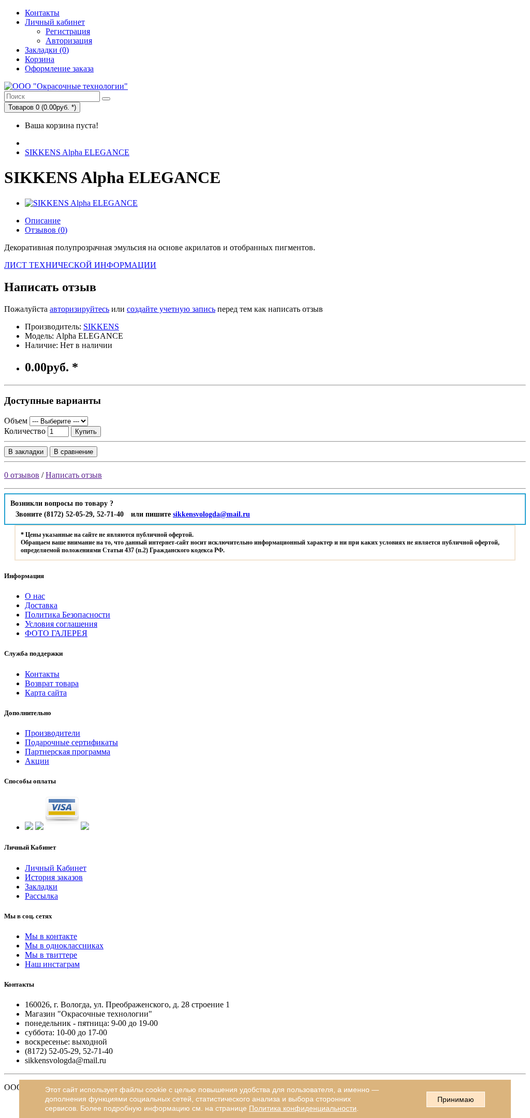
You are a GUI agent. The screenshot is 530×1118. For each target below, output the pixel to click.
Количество (25, 431)
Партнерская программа (67, 751)
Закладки (41, 886)
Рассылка (41, 896)
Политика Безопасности (67, 614)
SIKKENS (101, 326)
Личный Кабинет (55, 868)
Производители (52, 733)
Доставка (41, 605)
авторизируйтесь (79, 309)
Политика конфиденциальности (303, 1108)
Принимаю (455, 1099)
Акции (37, 761)
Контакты (42, 12)
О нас (35, 596)
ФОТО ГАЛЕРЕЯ (56, 633)
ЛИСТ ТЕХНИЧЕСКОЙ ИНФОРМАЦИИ (80, 265)
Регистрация (68, 31)
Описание (43, 220)
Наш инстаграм (52, 964)
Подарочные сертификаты (71, 742)
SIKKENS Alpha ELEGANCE (77, 152)
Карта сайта (46, 692)
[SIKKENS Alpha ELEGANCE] (81, 203)
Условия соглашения (61, 624)
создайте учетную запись (171, 309)
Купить (86, 431)
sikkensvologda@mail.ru (211, 514)
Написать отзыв (74, 475)
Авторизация (69, 40)
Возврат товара (52, 683)
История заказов (54, 877)
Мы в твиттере (51, 954)
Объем (15, 420)
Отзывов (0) (46, 229)
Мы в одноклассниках (64, 945)
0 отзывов (21, 475)
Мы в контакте (51, 936)
